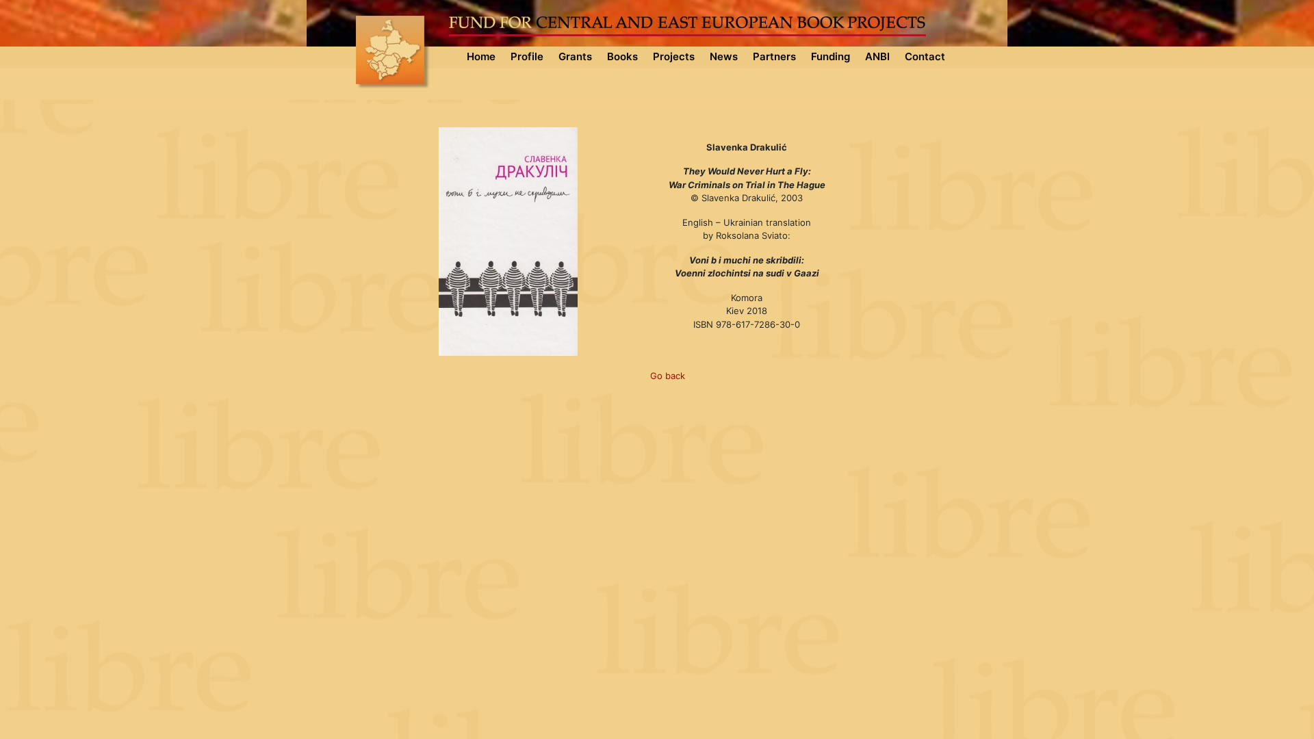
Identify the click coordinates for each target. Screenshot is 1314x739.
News (724, 56)
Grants (575, 56)
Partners (774, 56)
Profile (527, 56)
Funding (830, 56)
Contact (925, 56)
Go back (667, 375)
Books (622, 56)
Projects (674, 56)
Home (481, 56)
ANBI (877, 56)
